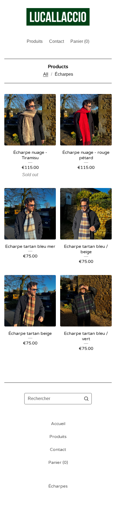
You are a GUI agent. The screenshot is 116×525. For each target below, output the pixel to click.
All (45, 74)
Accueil (58, 423)
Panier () (79, 41)
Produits (35, 41)
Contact (56, 41)
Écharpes (64, 74)
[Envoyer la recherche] (86, 398)
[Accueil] (57, 17)
